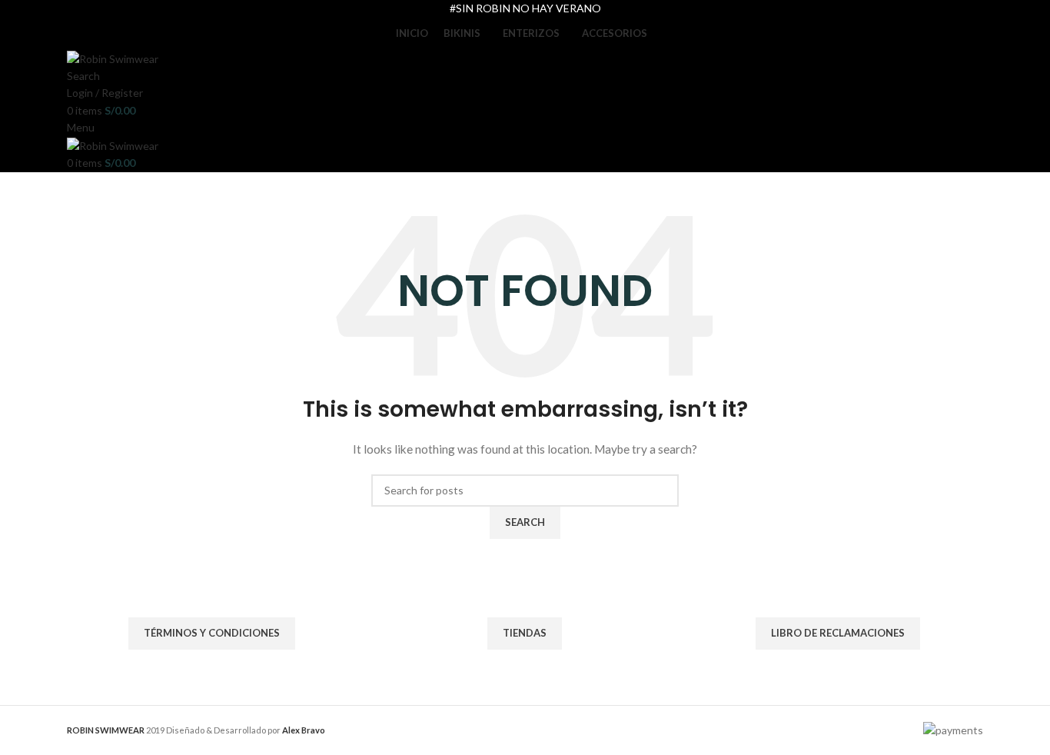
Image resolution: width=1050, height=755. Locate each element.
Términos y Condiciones (212, 633)
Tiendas (525, 633)
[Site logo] (112, 57)
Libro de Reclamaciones (838, 633)
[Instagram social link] (534, 581)
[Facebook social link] (515, 581)
